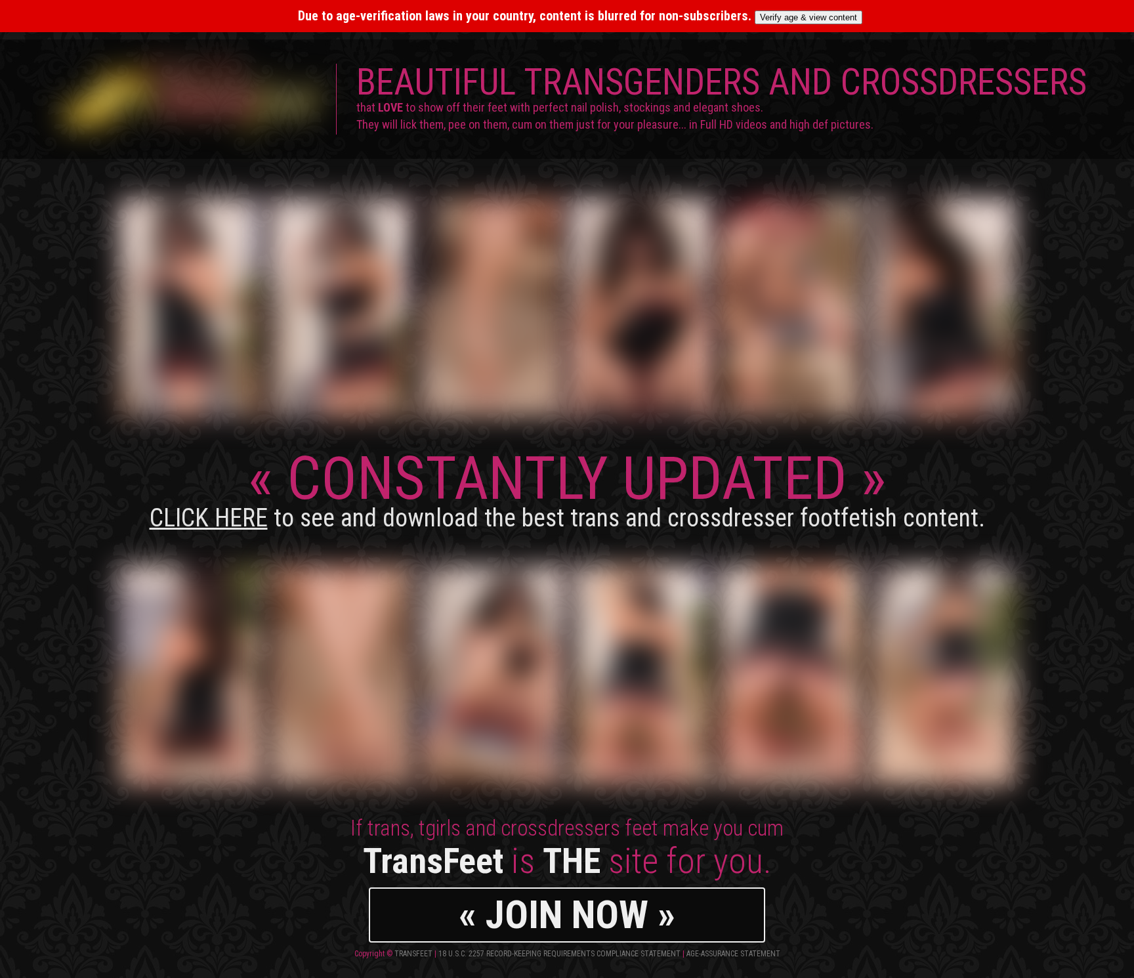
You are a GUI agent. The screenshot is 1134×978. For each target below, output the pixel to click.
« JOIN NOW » (567, 914)
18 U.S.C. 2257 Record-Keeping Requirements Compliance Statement (559, 953)
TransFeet (413, 953)
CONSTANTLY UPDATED (567, 488)
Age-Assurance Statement (733, 953)
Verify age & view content (808, 17)
